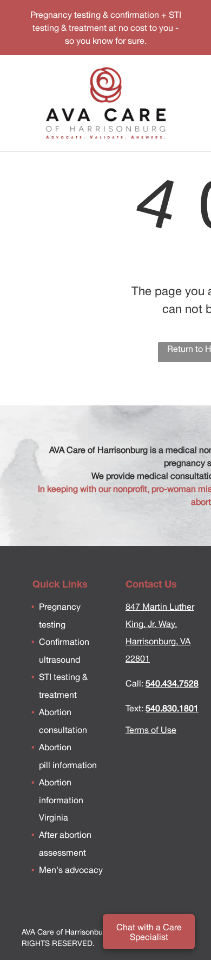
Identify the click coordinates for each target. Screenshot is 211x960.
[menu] (195, 24)
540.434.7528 (172, 683)
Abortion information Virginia (61, 799)
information (73, 765)
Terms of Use (151, 730)
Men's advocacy (71, 870)
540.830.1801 (172, 708)
